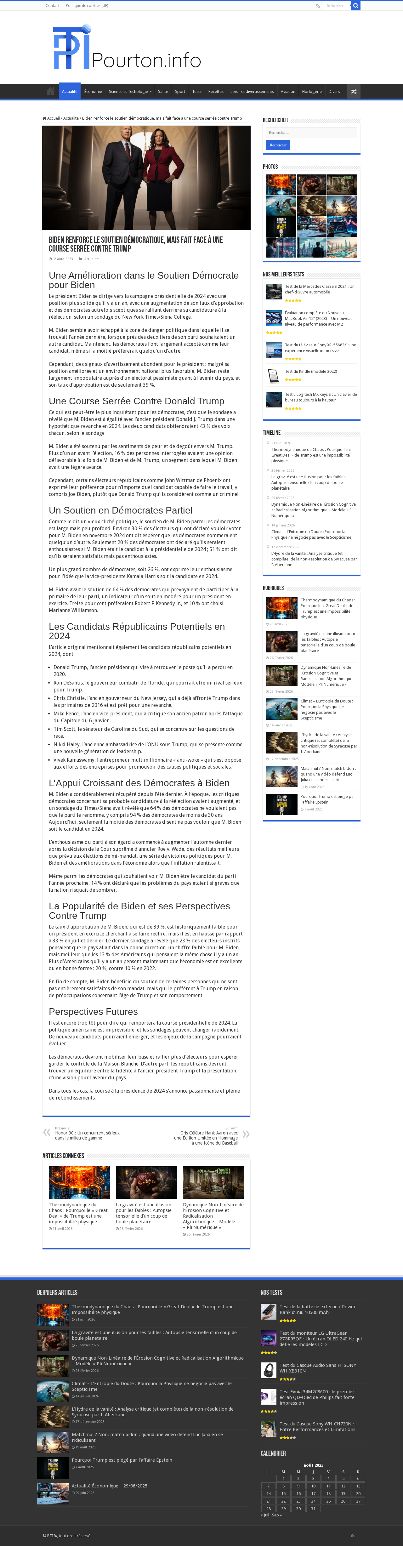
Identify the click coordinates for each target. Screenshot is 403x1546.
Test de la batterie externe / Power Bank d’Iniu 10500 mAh (318, 1309)
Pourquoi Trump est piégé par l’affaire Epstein (122, 1460)
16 (298, 1493)
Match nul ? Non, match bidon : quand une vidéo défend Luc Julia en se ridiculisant (328, 774)
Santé (163, 91)
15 (283, 1493)
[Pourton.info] (126, 46)
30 (298, 1508)
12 (343, 1486)
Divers (334, 91)
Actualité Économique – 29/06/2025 (109, 1486)
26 (343, 1501)
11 (328, 1486)
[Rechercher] (355, 5)
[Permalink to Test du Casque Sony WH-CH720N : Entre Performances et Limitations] (268, 1428)
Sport (180, 91)
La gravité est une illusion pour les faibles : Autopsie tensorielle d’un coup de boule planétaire (144, 1213)
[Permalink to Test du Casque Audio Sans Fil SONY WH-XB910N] (268, 1370)
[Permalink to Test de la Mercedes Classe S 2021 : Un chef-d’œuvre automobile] (274, 291)
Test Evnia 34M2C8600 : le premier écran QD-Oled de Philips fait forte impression (317, 1397)
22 (283, 1501)
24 (313, 1501)
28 (268, 1508)
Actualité (69, 91)
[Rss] (318, 6)
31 (313, 1508)
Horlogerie (312, 91)
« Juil (265, 1515)
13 (358, 1486)
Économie (93, 91)
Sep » (277, 1515)
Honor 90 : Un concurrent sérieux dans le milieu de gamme (87, 1133)
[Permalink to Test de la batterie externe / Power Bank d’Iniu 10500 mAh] (268, 1311)
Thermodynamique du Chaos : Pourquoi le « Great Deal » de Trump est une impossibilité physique (78, 1213)
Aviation (288, 91)
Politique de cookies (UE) (87, 5)
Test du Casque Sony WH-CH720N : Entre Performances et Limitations (317, 1426)
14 (268, 1493)
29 (283, 1508)
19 (343, 1493)
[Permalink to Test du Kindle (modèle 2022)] (274, 376)
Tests (197, 91)
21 (268, 1501)
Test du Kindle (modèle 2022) (311, 371)
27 (358, 1501)
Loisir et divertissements (252, 91)
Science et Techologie (128, 91)
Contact (53, 5)
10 (313, 1486)
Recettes (216, 91)
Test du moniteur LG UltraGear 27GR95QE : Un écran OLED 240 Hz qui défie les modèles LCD (321, 1338)
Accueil (51, 90)
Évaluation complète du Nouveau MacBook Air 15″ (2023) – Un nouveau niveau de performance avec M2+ (319, 318)
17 (313, 1493)
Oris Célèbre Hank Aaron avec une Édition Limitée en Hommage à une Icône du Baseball (206, 1135)
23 (298, 1501)
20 (358, 1493)
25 (328, 1501)
